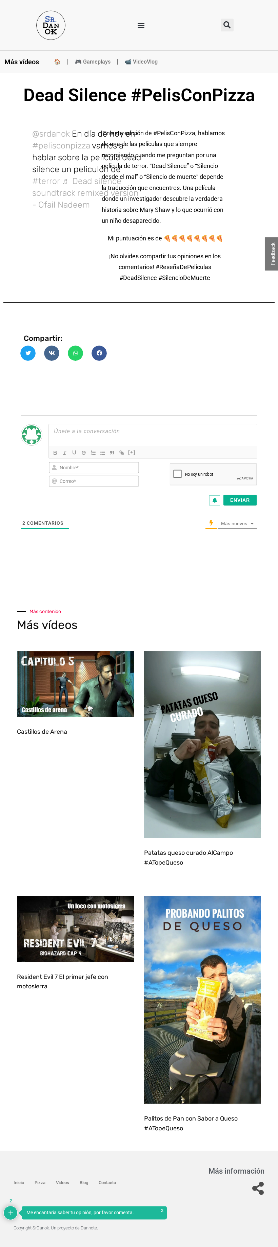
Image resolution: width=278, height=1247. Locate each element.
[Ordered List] (93, 453)
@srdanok (51, 134)
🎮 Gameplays (93, 61)
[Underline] (74, 453)
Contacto (107, 1182)
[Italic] (65, 453)
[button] (141, 25)
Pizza (40, 1182)
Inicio (19, 1182)
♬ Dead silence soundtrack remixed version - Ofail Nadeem (85, 193)
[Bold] (55, 453)
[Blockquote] (112, 453)
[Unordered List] (102, 453)
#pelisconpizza (61, 145)
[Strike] (83, 453)
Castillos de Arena (42, 731)
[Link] (121, 453)
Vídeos (62, 1182)
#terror (46, 181)
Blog (84, 1182)
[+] (132, 452)
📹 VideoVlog (141, 61)
